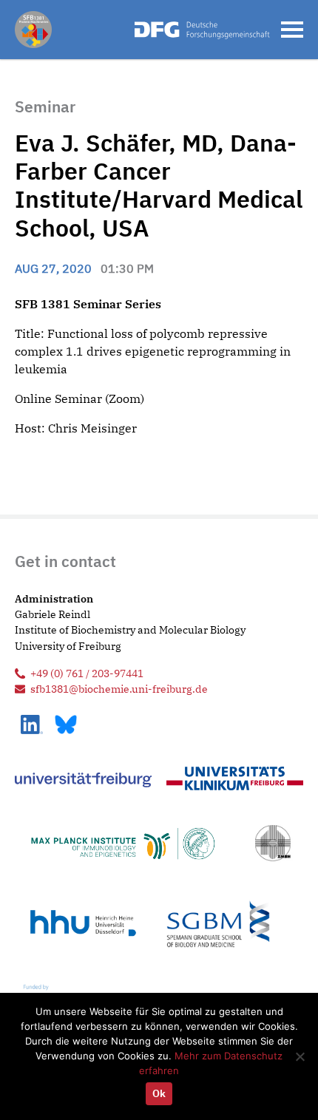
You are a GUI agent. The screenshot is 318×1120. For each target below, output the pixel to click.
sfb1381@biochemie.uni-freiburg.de (119, 689)
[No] (299, 1056)
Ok (159, 1093)
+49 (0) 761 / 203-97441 (86, 673)
